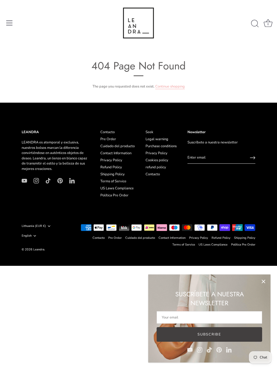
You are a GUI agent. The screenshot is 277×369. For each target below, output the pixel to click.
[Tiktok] (209, 349)
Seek (149, 132)
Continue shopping (170, 86)
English (27, 236)
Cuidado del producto (117, 146)
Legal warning (157, 139)
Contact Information (115, 153)
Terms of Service (113, 181)
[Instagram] (199, 349)
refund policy (156, 167)
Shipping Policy (112, 174)
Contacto (107, 132)
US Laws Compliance (117, 188)
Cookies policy (157, 160)
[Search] (255, 24)
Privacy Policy (111, 160)
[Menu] (9, 23)
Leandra (38, 249)
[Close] (263, 281)
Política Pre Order (114, 195)
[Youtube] (190, 349)
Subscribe (209, 334)
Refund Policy (111, 167)
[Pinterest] (219, 349)
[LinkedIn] (229, 349)
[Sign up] (252, 157)
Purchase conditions (161, 146)
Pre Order (108, 139)
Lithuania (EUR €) (34, 226)
